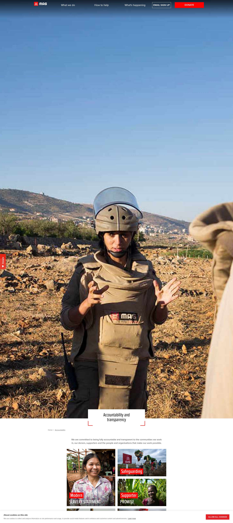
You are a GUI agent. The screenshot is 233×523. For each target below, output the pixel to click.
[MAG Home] (40, 5)
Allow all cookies (217, 517)
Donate (189, 5)
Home (50, 430)
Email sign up (161, 5)
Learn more (132, 518)
